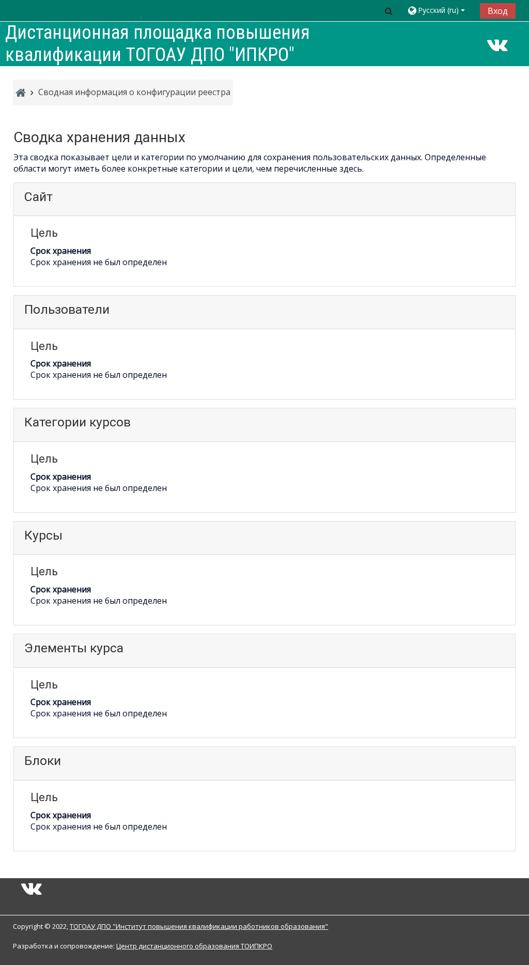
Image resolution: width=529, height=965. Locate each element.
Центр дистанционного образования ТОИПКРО (194, 946)
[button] (389, 10)
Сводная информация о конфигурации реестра (134, 92)
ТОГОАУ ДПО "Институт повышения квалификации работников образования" (199, 926)
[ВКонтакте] (497, 48)
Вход (498, 11)
